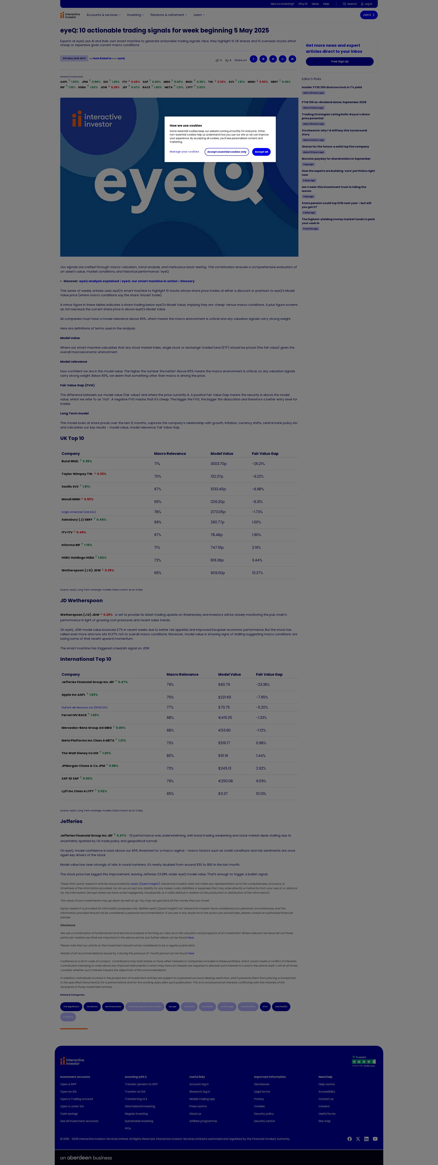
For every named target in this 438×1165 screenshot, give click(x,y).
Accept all (261, 152)
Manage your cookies (184, 151)
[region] (220, 139)
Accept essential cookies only (226, 152)
